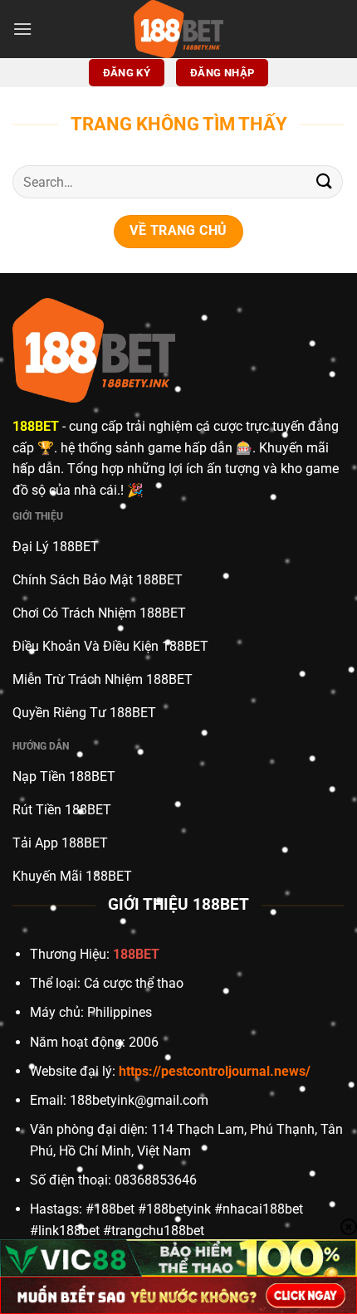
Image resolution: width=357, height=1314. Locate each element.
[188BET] (178, 29)
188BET (35, 426)
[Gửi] (324, 182)
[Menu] (22, 28)
